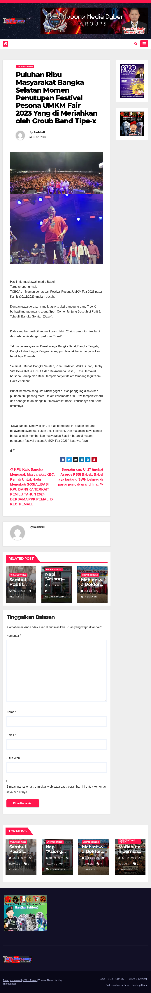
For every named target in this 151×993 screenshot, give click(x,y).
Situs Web (13, 758)
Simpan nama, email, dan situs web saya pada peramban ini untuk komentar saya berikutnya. (56, 789)
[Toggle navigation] (144, 43)
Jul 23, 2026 (92, 858)
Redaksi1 (39, 132)
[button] (135, 43)
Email (11, 735)
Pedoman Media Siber (117, 985)
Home (102, 979)
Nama (11, 712)
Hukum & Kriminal (137, 979)
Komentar (13, 635)
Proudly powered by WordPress (20, 980)
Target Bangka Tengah (127, 841)
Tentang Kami (139, 985)
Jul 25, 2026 (56, 858)
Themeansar (9, 983)
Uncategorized (25, 67)
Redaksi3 (90, 596)
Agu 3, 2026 (19, 858)
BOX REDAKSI (116, 979)
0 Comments (57, 869)
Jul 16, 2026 (129, 858)
